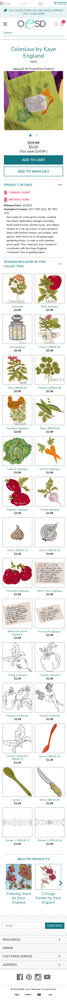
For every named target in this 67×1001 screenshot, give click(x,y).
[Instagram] (38, 977)
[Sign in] (56, 23)
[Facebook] (20, 977)
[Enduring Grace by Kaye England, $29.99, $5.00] (19, 877)
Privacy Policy (49, 989)
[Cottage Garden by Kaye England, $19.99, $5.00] (48, 877)
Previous (6, 883)
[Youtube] (47, 977)
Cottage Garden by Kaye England (48, 898)
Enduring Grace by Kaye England (19, 898)
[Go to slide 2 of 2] (36, 135)
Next (60, 883)
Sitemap (35, 989)
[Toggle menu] (5, 24)
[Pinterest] (29, 977)
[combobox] (33, 33)
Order (8, 948)
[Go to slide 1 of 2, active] (30, 135)
